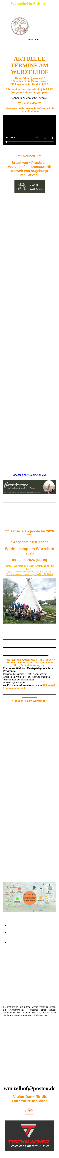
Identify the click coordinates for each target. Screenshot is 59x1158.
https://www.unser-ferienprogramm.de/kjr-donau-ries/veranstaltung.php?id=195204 (29, 573)
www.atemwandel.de (29, 475)
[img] (29, 25)
